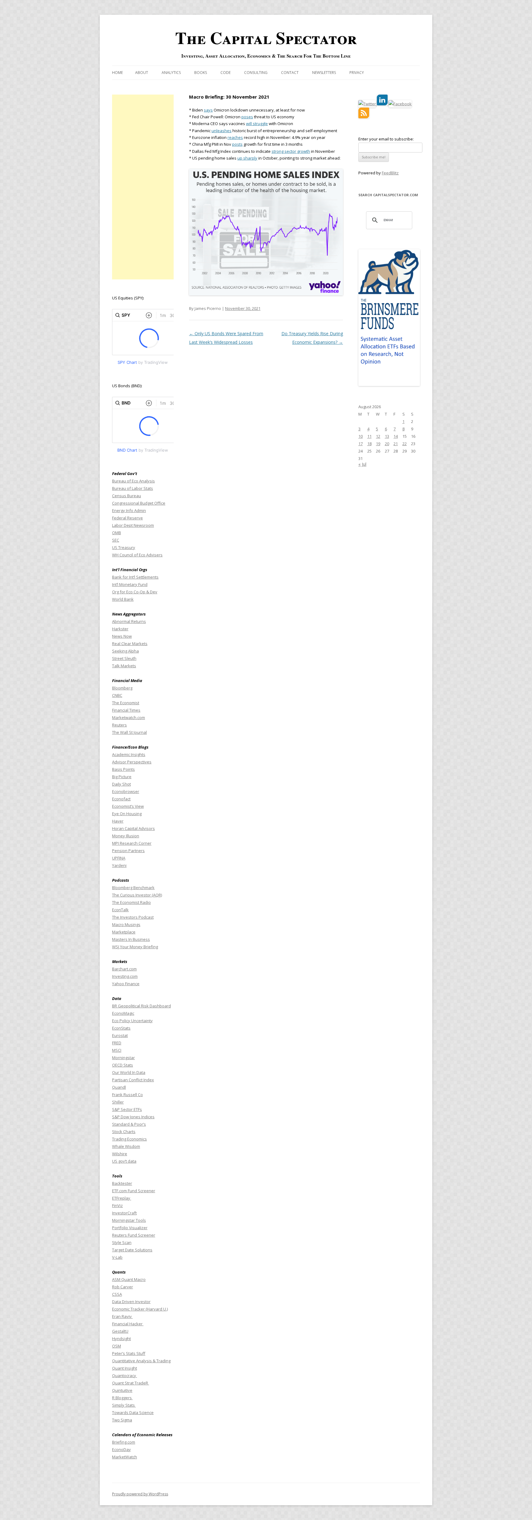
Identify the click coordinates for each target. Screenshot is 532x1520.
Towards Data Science (133, 1412)
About (141, 72)
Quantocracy (124, 1375)
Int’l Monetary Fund (129, 584)
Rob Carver (122, 1287)
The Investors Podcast (133, 917)
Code (225, 72)
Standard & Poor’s (129, 1124)
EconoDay (121, 1449)
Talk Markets (124, 666)
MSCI (116, 1050)
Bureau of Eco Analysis (133, 481)
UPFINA (118, 858)
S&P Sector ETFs (127, 1109)
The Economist (125, 702)
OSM (116, 1346)
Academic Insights (128, 754)
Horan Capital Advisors (133, 828)
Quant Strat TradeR (130, 1383)
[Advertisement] (143, 187)
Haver (117, 821)
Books (200, 72)
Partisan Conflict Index (133, 1080)
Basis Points (123, 769)
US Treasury (123, 547)
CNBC (117, 695)
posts (237, 144)
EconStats (121, 1028)
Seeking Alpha (125, 651)
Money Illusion (125, 836)
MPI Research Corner (131, 843)
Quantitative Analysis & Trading (141, 1361)
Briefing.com (123, 1442)
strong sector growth (291, 151)
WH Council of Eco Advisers (137, 555)
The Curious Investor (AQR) (137, 895)
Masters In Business (131, 939)
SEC (115, 540)
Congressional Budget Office (138, 503)
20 (387, 443)
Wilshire (119, 1153)
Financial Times (126, 710)
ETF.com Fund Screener (133, 1190)
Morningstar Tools (129, 1220)
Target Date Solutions (132, 1250)
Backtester (122, 1183)
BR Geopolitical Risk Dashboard (141, 1006)
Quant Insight (124, 1368)
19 (378, 443)
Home (117, 72)
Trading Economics (129, 1139)
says (208, 110)
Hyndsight (121, 1338)
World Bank (123, 599)
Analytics (171, 72)
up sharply (247, 158)
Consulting (256, 72)
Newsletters (324, 72)
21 (395, 443)
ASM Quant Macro (129, 1279)
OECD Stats (122, 1065)
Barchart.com (124, 969)
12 (378, 436)
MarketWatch (124, 1457)
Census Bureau (126, 495)
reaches (235, 137)
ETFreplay (121, 1198)
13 (387, 436)
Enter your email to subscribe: (386, 139)
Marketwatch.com (128, 717)
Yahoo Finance (125, 983)
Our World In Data (128, 1072)
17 (360, 443)
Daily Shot (121, 784)
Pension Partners (128, 850)
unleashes (222, 130)
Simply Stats (124, 1405)
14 (395, 436)
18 (369, 443)
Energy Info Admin (129, 510)
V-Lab (117, 1257)
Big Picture (121, 776)
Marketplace (123, 932)
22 (404, 443)
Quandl (119, 1087)
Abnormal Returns (129, 621)
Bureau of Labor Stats (132, 488)
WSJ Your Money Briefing (135, 946)
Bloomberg (122, 688)
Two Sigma (122, 1420)
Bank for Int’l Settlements (135, 577)
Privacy (356, 72)
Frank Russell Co (127, 1094)
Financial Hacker (127, 1324)
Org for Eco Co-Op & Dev (134, 592)
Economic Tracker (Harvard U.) (140, 1309)
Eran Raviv (122, 1316)
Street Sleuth (124, 658)
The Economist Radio (131, 902)
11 (369, 436)
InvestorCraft (124, 1213)
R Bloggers (122, 1397)
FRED (116, 1043)
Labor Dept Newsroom (133, 525)
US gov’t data (124, 1161)
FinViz (117, 1205)
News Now (122, 636)
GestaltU (120, 1331)
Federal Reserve (127, 518)
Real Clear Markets (129, 643)
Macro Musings (126, 924)
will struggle (257, 123)
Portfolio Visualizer (129, 1227)
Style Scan (121, 1242)
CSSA (117, 1294)
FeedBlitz (390, 173)
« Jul (362, 464)
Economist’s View (128, 806)
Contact (290, 72)
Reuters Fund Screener (133, 1235)
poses (247, 117)
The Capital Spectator (266, 37)
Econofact (121, 799)
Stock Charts (123, 1131)
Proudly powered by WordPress (140, 1494)
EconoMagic (123, 1013)
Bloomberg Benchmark (133, 887)
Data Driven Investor (131, 1301)
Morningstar (123, 1057)
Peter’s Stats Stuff (128, 1353)
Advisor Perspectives (131, 762)
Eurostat (120, 1035)
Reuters (119, 725)
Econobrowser (125, 791)
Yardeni (119, 865)
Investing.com (125, 976)
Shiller (118, 1102)
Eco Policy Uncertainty (132, 1020)
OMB (116, 532)
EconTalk (120, 909)
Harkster (120, 629)
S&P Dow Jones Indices (133, 1117)
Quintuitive (122, 1390)
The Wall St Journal (129, 732)
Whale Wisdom (126, 1146)
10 (360, 436)
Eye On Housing (127, 813)
